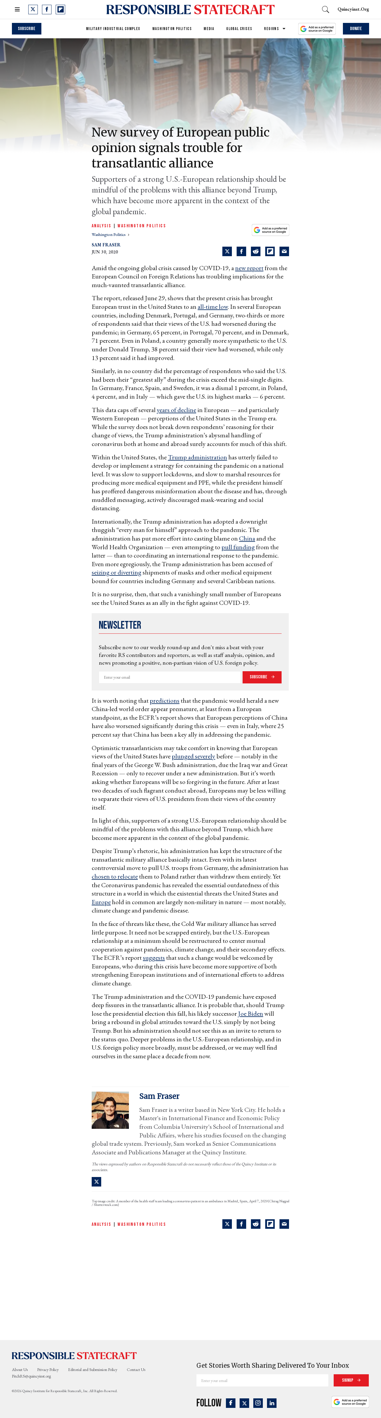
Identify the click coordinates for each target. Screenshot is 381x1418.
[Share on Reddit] (255, 251)
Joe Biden (250, 1013)
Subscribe (26, 29)
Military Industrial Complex (113, 28)
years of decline (176, 410)
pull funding (238, 547)
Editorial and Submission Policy (92, 1369)
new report (249, 268)
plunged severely (193, 756)
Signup (348, 1380)
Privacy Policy (48, 1369)
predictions (164, 700)
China (247, 538)
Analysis (101, 226)
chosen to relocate (115, 876)
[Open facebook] (46, 9)
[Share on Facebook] (241, 251)
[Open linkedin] (272, 1403)
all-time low (213, 306)
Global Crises (239, 28)
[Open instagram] (258, 1403)
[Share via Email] (284, 251)
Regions (271, 28)
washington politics (109, 234)
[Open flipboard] (60, 9)
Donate (356, 29)
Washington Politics (172, 28)
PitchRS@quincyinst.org (31, 1376)
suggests (154, 957)
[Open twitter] (33, 9)
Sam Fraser (106, 245)
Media (209, 28)
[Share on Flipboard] (270, 251)
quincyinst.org (353, 9)
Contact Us (136, 1369)
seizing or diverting (116, 572)
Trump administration (197, 457)
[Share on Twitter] (227, 251)
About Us (20, 1369)
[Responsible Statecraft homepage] (74, 1355)
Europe (101, 902)
